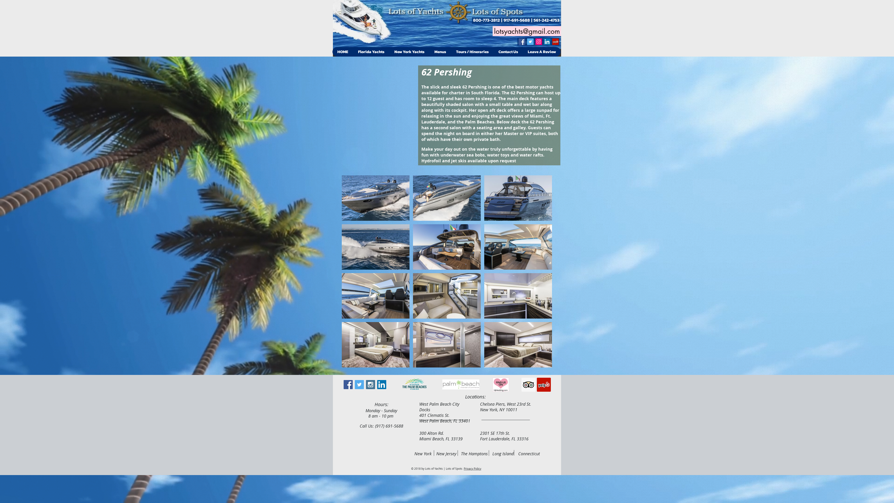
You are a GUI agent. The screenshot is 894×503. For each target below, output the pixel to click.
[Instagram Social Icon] (538, 41)
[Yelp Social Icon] (555, 41)
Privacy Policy (472, 468)
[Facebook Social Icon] (522, 41)
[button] (376, 198)
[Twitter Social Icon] (530, 41)
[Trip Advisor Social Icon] (528, 385)
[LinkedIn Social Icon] (547, 41)
